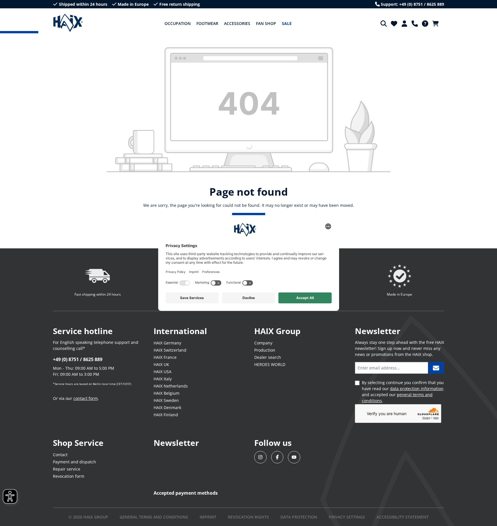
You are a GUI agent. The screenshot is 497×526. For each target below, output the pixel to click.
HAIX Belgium (166, 393)
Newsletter (176, 442)
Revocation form (68, 476)
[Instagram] (260, 457)
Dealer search (267, 357)
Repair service (66, 469)
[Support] (415, 23)
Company (263, 343)
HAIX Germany (167, 343)
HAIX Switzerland (170, 350)
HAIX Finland (166, 414)
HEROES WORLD (269, 364)
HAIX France (165, 357)
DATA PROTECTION (298, 517)
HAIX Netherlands (171, 386)
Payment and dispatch (74, 462)
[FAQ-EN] (425, 23)
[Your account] (404, 23)
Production (264, 350)
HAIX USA (162, 371)
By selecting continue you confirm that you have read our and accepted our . (403, 391)
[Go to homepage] (68, 23)
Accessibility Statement (402, 517)
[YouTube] (294, 457)
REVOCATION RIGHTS (248, 517)
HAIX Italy (163, 379)
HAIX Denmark (167, 407)
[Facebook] (277, 457)
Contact (60, 454)
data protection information (417, 388)
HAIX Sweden (166, 400)
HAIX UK (161, 364)
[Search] (384, 23)
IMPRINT (208, 517)
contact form (85, 398)
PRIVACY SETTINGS (347, 517)
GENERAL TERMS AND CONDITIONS (154, 517)
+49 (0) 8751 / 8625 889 (77, 359)
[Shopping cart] (437, 23)
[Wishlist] (394, 23)
